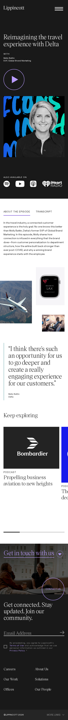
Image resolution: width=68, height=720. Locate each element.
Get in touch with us (29, 553)
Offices (9, 689)
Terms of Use (17, 645)
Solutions (41, 679)
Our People (43, 689)
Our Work (11, 679)
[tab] (16, 213)
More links (54, 714)
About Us (41, 669)
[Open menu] (59, 8)
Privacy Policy (17, 650)
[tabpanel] (34, 235)
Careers (10, 669)
